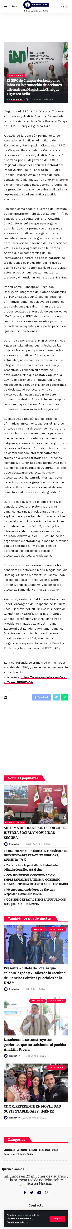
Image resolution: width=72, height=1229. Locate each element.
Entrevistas (10, 1154)
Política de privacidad (19, 1218)
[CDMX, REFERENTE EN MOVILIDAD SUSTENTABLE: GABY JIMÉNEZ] (36, 1083)
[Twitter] (31, 1192)
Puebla (20, 822)
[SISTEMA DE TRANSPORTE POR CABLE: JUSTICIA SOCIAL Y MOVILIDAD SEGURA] (36, 804)
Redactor (14, 844)
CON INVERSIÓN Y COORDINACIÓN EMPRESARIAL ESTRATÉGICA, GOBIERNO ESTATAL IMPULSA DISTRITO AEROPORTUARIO (36, 880)
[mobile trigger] (7, 6)
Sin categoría (16, 75)
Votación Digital (25, 1154)
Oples (55, 1150)
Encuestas (22, 1150)
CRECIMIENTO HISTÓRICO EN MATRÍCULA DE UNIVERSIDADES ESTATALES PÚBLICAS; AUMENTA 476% (36, 855)
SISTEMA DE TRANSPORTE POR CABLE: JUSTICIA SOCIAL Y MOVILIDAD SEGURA (35, 833)
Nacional (38, 929)
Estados (9, 822)
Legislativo (44, 1150)
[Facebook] (25, 1192)
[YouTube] (39, 1192)
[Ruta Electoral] (36, 4)
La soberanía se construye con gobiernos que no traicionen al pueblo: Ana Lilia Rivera (35, 1044)
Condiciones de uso (18, 1222)
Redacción (17, 99)
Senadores (37, 1001)
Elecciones (9, 1150)
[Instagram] (46, 1192)
